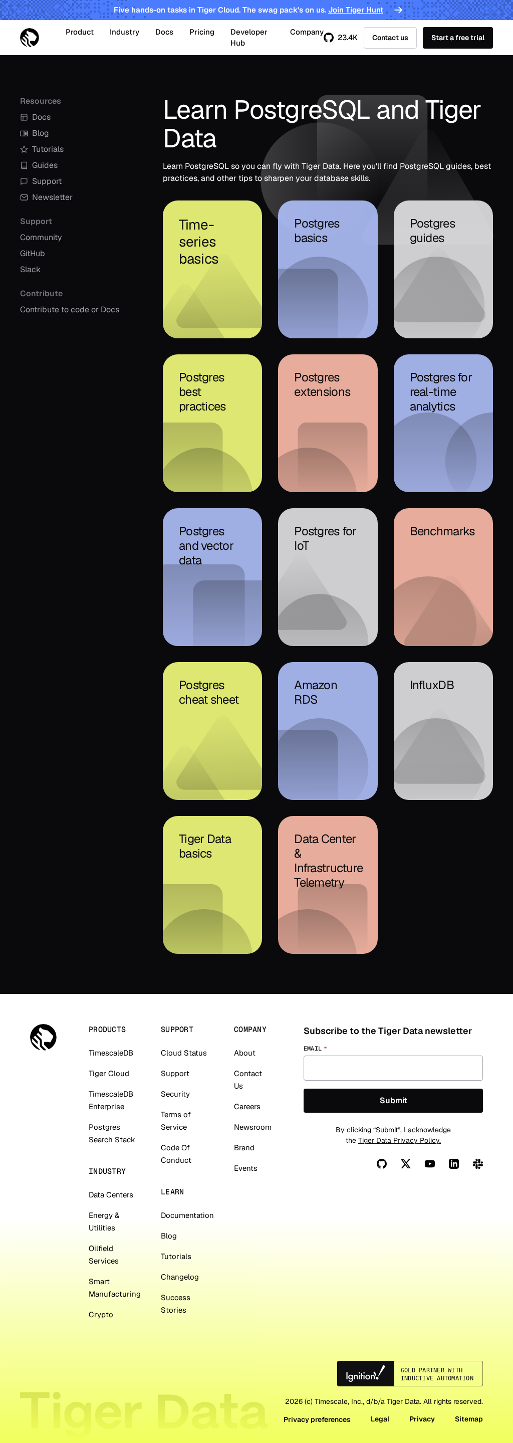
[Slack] (478, 1164)
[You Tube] (430, 1164)
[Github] (382, 1164)
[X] (406, 1164)
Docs (164, 32)
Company (307, 32)
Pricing (201, 32)
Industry (124, 32)
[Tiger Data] (43, 1037)
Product (80, 32)
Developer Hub (249, 37)
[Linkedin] (454, 1164)
